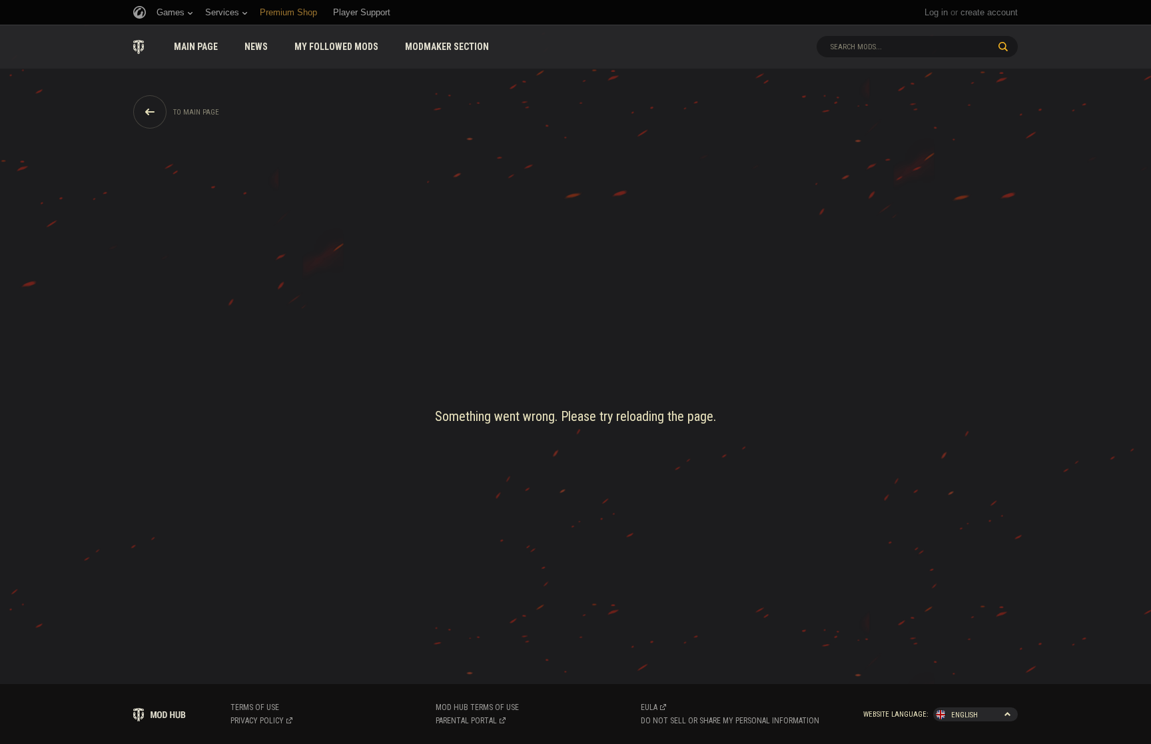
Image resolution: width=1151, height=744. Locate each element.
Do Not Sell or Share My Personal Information (730, 721)
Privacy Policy (257, 721)
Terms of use (254, 707)
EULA (649, 707)
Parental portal (466, 721)
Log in (936, 12)
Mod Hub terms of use (477, 707)
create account (989, 12)
